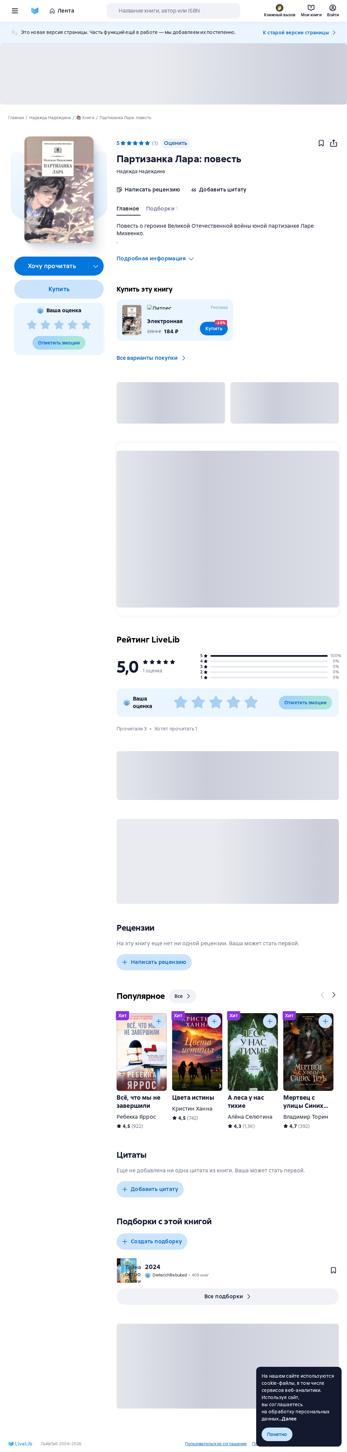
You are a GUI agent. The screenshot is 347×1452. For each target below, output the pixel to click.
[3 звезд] (59, 325)
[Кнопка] (322, 994)
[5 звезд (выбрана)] (147, 143)
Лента (66, 10)
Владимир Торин (305, 1116)
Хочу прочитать (52, 266)
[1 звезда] (31, 325)
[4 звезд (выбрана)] (141, 143)
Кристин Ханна (192, 1108)
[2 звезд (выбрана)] (129, 143)
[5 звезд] (86, 325)
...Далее (288, 1419)
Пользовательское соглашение (216, 1444)
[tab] (129, 210)
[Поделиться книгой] (333, 143)
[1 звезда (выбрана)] (123, 143)
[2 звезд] (45, 325)
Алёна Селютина (250, 1116)
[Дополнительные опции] (96, 266)
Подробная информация (151, 258)
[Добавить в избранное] (321, 143)
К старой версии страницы (296, 33)
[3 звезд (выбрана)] (135, 143)
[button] (58, 189)
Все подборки (223, 1296)
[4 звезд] (72, 325)
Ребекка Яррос (136, 1116)
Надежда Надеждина (141, 171)
